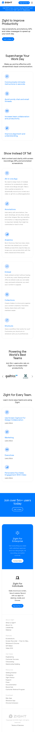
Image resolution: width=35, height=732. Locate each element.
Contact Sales (17, 561)
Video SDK (9, 648)
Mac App (9, 698)
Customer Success (12, 659)
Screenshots (10, 638)
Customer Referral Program (15, 689)
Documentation (11, 685)
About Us (9, 625)
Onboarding (10, 662)
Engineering (10, 657)
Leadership (9, 627)
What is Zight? (11, 623)
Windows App (10, 700)
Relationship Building (13, 664)
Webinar (8, 630)
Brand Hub (9, 687)
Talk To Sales (7, 39)
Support (8, 680)
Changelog (9, 675)
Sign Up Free (23, 3)
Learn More (9, 423)
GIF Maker (9, 646)
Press (8, 682)
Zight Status (10, 677)
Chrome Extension (12, 703)
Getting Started (11, 673)
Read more (26, 10)
